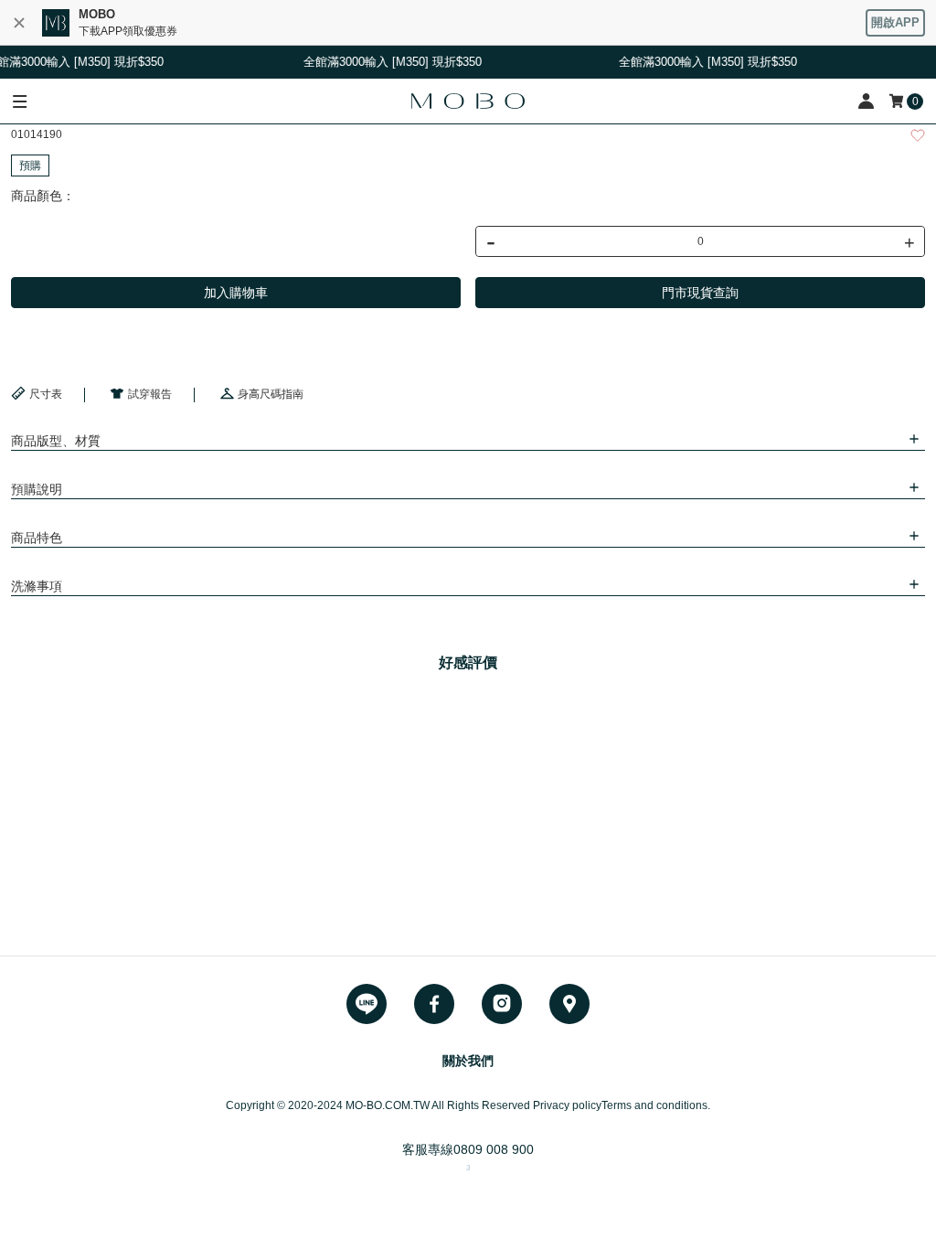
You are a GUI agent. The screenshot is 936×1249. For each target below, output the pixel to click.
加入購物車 (236, 292)
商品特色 (36, 537)
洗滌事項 (36, 586)
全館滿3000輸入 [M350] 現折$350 (703, 62)
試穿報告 (150, 394)
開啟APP (895, 22)
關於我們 (468, 1060)
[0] (897, 101)
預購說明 (36, 489)
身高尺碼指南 (270, 394)
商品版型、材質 (56, 440)
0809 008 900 (493, 1149)
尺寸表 (45, 394)
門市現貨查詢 (700, 292)
